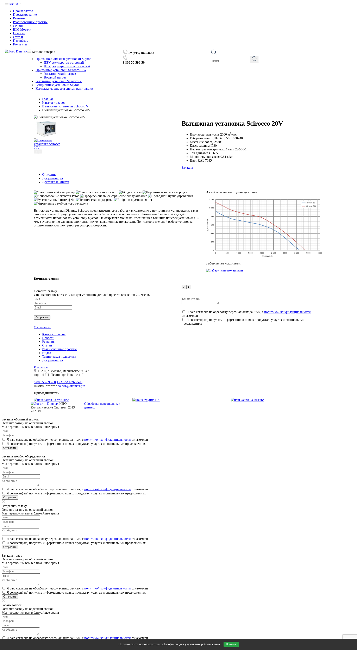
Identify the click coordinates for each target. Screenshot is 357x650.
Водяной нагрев (55, 77)
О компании (42, 327)
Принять (231, 644)
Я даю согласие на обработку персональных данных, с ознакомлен (77, 439)
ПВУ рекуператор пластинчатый (67, 66)
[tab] (182, 174)
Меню (13, 4)
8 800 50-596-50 (45, 382)
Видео (46, 353)
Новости (19, 33)
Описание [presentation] (49, 174)
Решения (19, 18)
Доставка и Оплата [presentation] (55, 182)
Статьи (18, 37)
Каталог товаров (53, 334)
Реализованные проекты (30, 22)
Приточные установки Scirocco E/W (61, 70)
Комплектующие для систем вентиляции (64, 88)
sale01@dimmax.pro (71, 386)
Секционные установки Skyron (58, 85)
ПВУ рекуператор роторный (64, 62)
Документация (52, 360)
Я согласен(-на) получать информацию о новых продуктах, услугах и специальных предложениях (76, 443)
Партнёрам (21, 40)
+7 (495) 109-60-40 (69, 382)
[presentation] (36, 152)
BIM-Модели (22, 29)
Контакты (20, 44)
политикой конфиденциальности (287, 312)
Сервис (18, 25)
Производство (23, 11)
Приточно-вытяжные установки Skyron (63, 59)
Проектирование (25, 14)
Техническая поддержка (59, 356)
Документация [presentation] (52, 178)
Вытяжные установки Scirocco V (59, 81)
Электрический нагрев (60, 73)
